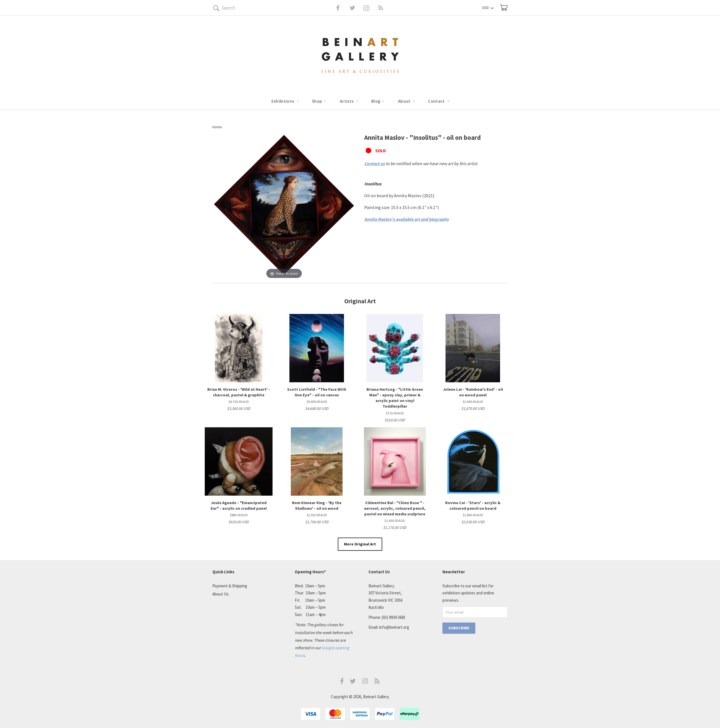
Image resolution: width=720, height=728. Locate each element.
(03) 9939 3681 (394, 617)
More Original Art (360, 544)
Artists (347, 101)
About (405, 101)
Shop (317, 101)
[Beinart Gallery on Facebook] (334, 7)
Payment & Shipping (229, 585)
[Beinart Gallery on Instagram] (365, 682)
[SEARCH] (215, 9)
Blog (376, 101)
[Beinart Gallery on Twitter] (342, 7)
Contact (437, 101)
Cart (504, 7)
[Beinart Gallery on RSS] (370, 7)
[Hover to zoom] (284, 206)
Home (217, 127)
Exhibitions (283, 101)
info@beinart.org (394, 627)
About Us (220, 594)
